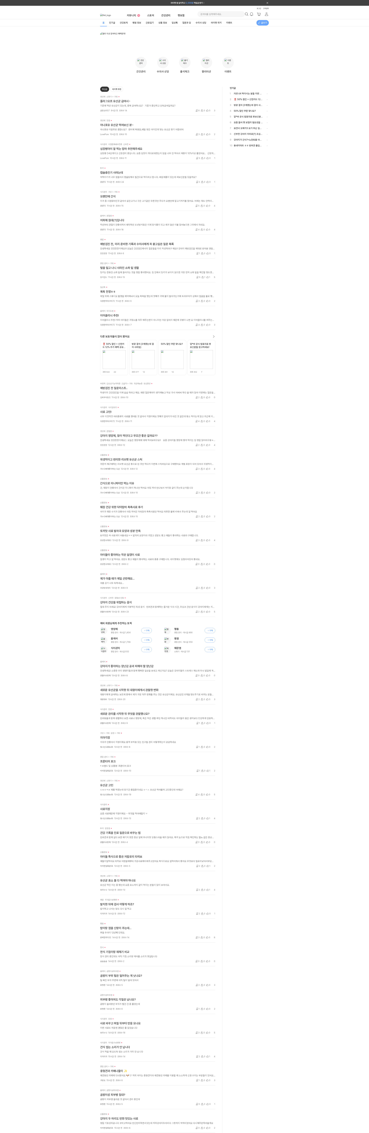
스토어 (150, 15)
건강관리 (166, 15)
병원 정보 (136, 22)
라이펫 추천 (116, 89)
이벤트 (229, 22)
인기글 (112, 22)
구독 (147, 630)
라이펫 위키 (216, 22)
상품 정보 (162, 22)
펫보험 (181, 15)
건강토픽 (124, 22)
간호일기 (150, 22)
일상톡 (175, 22)
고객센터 (266, 9)
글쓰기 (264, 22)
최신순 (104, 89)
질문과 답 (186, 22)
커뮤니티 (133, 15)
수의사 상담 (201, 22)
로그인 (259, 9)
